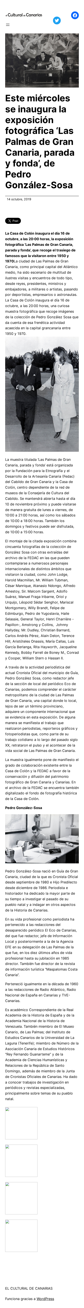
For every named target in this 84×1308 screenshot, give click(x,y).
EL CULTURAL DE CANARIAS (29, 1288)
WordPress (45, 1299)
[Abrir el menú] (7, 24)
